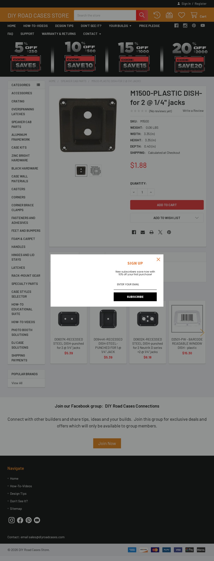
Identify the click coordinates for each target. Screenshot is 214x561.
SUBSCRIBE (135, 297)
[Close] (158, 259)
